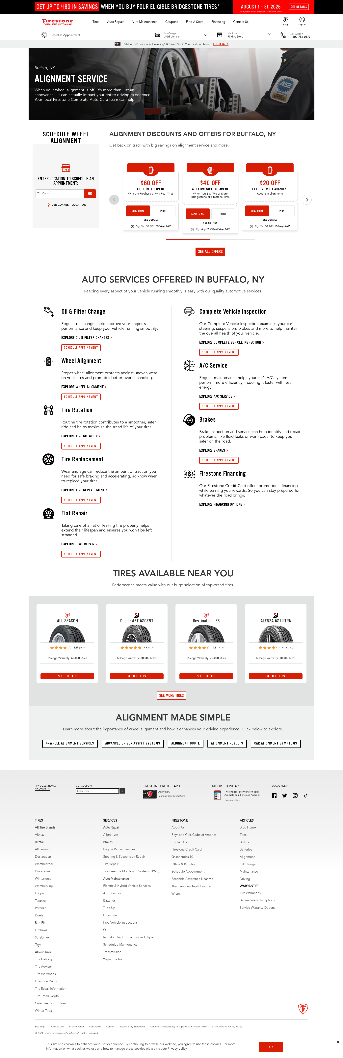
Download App (232, 800)
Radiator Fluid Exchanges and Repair (129, 937)
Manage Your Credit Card (171, 796)
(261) (82, 648)
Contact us (42, 789)
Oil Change (248, 864)
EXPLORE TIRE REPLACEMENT (83, 490)
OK (271, 1047)
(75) (151, 648)
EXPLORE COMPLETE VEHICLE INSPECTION (230, 342)
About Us (178, 827)
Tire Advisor (43, 966)
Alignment (110, 834)
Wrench (177, 893)
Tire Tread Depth (47, 996)
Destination (43, 856)
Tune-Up (109, 908)
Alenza (39, 834)
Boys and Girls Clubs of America (194, 835)
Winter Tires (43, 1011)
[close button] (338, 1042)
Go (90, 193)
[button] (95, 22)
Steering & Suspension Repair (124, 856)
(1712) (220, 648)
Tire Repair (110, 864)
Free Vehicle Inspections (120, 922)
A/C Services (112, 893)
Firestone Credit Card (187, 849)
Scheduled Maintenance (120, 944)
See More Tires (171, 695)
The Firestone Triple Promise (192, 886)
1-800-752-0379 (300, 37)
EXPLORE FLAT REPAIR (77, 544)
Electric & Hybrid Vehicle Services (127, 886)
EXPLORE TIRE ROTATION (79, 436)
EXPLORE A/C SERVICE (215, 396)
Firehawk (41, 930)
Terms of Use (57, 1027)
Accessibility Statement (132, 1027)
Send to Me (138, 211)
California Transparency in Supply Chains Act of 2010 (178, 1027)
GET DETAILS (220, 44)
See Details (151, 220)
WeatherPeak (44, 864)
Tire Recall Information (50, 988)
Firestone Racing (46, 981)
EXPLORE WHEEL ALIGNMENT (82, 386)
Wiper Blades (112, 959)
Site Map (39, 1027)
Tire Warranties (45, 974)
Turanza (40, 901)
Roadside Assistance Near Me (192, 879)
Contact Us (179, 842)
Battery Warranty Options (257, 900)
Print (163, 211)
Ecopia (39, 893)
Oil (105, 930)
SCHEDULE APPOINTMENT (81, 347)
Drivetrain (110, 915)
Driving (245, 879)
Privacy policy (177, 1048)
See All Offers (210, 251)
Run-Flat (40, 923)
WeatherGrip (44, 886)
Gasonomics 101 (183, 857)
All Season (42, 849)
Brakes (108, 842)
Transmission (112, 952)
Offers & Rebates (183, 864)
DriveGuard (43, 871)
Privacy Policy (76, 1027)
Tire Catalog (43, 959)
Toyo (38, 945)
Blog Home (248, 827)
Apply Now (164, 792)
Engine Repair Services (119, 849)
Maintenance (249, 871)
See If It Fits (67, 676)
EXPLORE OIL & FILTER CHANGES (85, 337)
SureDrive (42, 937)
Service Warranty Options (257, 907)
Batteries (109, 900)
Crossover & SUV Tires (50, 1003)
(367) (290, 648)
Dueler (39, 915)
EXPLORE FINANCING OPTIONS (221, 504)
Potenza (40, 908)
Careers (110, 1027)
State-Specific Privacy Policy (227, 1027)
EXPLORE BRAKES (212, 450)
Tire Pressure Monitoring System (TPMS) (131, 871)
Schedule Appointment (188, 871)
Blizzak (39, 842)
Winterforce (43, 879)
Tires (243, 835)
